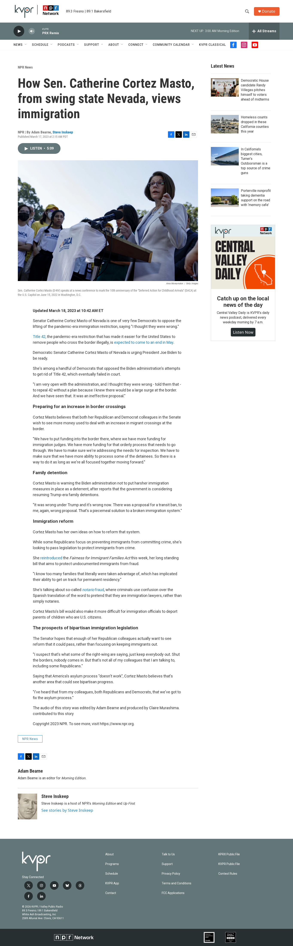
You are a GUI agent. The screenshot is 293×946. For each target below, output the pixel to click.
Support (91, 44)
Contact (110, 893)
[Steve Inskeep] (27, 806)
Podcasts (66, 44)
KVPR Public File (229, 864)
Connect (135, 44)
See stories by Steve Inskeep (67, 810)
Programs (112, 864)
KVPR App (112, 883)
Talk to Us (168, 854)
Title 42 (39, 336)
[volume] (31, 31)
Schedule (40, 44)
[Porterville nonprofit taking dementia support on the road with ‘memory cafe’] (225, 197)
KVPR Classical (212, 44)
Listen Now (243, 332)
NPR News (25, 67)
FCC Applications (173, 893)
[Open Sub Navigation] (26, 44)
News (18, 44)
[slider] (38, 31)
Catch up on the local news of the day (243, 301)
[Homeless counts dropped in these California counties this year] (225, 124)
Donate (268, 11)
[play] (18, 31)
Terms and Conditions (176, 883)
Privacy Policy (171, 873)
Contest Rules (227, 873)
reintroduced (51, 558)
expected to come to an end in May (143, 342)
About (113, 44)
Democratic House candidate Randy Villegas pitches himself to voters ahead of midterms (255, 89)
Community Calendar (171, 44)
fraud (93, 589)
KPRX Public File (229, 854)
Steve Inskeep (63, 132)
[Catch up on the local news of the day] (243, 257)
